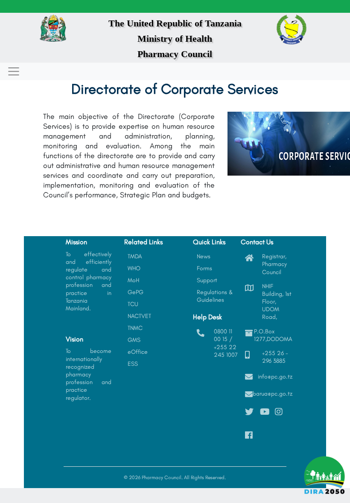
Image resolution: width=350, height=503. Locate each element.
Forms (204, 268)
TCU (133, 304)
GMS (134, 340)
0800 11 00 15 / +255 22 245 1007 (226, 343)
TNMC (135, 328)
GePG (135, 292)
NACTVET (139, 316)
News (203, 256)
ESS (133, 363)
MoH (133, 280)
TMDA (135, 256)
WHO (134, 268)
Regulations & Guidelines (215, 296)
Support (207, 280)
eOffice (138, 352)
